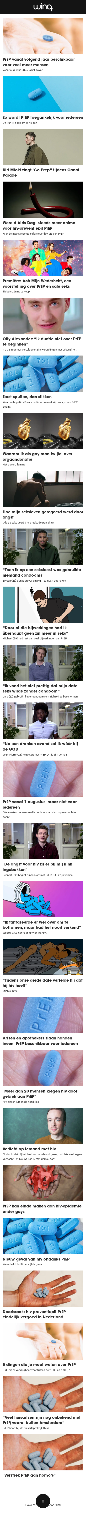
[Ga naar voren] (43, 7)
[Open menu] (43, 1501)
